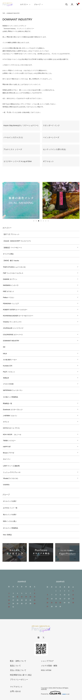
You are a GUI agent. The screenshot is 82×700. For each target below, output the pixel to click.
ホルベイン (6, 459)
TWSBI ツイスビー (9, 440)
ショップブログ (47, 661)
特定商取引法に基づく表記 (21, 675)
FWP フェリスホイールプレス (13, 273)
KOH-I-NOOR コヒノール (12, 434)
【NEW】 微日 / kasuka (11, 260)
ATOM (48, 670)
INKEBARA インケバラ (10, 285)
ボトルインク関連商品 (10, 528)
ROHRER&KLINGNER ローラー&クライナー (18, 316)
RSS (43, 670)
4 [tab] (41, 220)
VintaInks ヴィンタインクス (12, 322)
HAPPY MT (7, 447)
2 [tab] (36, 220)
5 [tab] (43, 220)
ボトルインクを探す (9, 501)
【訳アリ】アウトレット (11, 234)
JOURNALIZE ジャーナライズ (13, 328)
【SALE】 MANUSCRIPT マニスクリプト (17, 241)
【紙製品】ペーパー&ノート (12, 247)
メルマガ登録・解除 (49, 666)
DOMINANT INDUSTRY (13, 13)
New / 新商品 (7, 535)
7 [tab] (48, 220)
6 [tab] (45, 220)
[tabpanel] (21, 200)
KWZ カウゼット (8, 291)
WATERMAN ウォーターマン (12, 390)
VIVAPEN (6, 485)
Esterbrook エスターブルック (13, 409)
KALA (5, 353)
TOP (3, 13)
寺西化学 (6, 378)
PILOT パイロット (9, 372)
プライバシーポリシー (19, 680)
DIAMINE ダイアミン (10, 279)
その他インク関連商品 (10, 397)
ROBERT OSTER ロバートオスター (15, 309)
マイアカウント (16, 687)
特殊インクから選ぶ (9, 521)
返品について (15, 666)
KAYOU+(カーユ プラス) (11, 428)
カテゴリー (24, 4)
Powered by (44, 694)
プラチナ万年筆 (8, 384)
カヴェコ (6, 422)
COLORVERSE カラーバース (13, 334)
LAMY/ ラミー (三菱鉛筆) (11, 466)
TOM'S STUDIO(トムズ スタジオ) (14, 267)
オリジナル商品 (8, 254)
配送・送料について (18, 661)
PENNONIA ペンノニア (11, 303)
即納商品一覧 (7, 403)
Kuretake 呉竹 (7, 366)
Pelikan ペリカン (8, 297)
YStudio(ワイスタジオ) (10, 478)
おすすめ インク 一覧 (10, 508)
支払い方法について (18, 670)
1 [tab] (33, 220)
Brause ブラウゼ (8, 453)
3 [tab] (38, 220)
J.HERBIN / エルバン (10, 415)
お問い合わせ (15, 691)
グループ (37, 4)
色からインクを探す (9, 514)
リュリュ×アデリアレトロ (11, 472)
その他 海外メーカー (10, 359)
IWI (4, 347)
